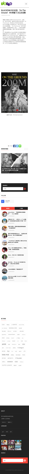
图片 (19, 344)
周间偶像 (4, 331)
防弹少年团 (5, 355)
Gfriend (3, 341)
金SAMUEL (4, 334)
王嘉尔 (18, 334)
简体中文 (4, 422)
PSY (12, 351)
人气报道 (21, 208)
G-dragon (21, 348)
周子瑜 (7, 338)
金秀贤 (4, 344)
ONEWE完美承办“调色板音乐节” (16, 269)
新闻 (7, 431)
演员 (3, 347)
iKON (3, 351)
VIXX (23, 344)
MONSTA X (14, 344)
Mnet (26, 341)
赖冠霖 (20, 328)
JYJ (24, 351)
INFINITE (10, 358)
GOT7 (20, 351)
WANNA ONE (13, 328)
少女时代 (14, 324)
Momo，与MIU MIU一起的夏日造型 (16, 255)
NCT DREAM (4, 328)
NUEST (12, 338)
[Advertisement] (14, 58)
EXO (3, 324)
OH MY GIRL (8, 347)
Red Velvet (18, 355)
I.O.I (18, 341)
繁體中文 (10, 422)
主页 (3, 431)
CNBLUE (21, 361)
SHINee (12, 355)
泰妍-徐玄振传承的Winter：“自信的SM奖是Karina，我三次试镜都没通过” (17, 234)
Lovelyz (8, 341)
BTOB (4, 358)
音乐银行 (15, 331)
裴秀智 (14, 347)
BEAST (15, 365)
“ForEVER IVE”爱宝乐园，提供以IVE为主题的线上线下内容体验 (17, 241)
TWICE (8, 324)
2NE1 (3, 362)
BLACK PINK (21, 324)
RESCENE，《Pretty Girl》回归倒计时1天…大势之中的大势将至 (17, 262)
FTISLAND (18, 358)
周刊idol (9, 331)
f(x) (8, 351)
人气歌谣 (18, 338)
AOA (3, 338)
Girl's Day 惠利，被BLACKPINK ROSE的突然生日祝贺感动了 (14, 169)
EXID (16, 362)
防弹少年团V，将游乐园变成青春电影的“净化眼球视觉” (17, 227)
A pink (20, 365)
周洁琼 (13, 341)
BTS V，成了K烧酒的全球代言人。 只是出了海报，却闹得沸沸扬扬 (17, 248)
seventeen (11, 334)
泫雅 (22, 341)
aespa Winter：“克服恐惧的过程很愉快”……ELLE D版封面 (16, 213)
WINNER (10, 362)
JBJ (22, 338)
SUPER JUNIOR (7, 365)
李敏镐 (23, 355)
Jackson (23, 334)
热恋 (16, 351)
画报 (9, 344)
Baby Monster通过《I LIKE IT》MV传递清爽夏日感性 (17, 277)
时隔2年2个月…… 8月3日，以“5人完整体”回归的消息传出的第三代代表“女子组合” (17, 221)
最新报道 (7, 208)
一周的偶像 (21, 331)
